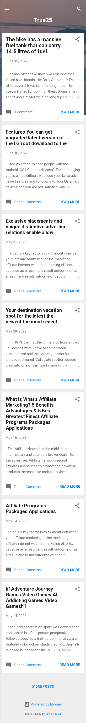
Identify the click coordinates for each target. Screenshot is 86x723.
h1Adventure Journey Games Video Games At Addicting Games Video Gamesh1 (32, 597)
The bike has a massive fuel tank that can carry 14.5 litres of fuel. (33, 45)
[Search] (79, 9)
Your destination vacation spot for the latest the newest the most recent (34, 316)
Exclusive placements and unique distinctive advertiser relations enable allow (37, 226)
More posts (43, 686)
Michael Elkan (53, 713)
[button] (77, 40)
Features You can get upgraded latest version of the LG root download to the (36, 137)
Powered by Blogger (46, 704)
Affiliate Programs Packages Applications (31, 508)
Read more (69, 112)
